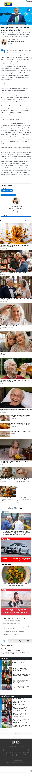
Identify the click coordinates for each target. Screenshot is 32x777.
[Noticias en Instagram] (10, 746)
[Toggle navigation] (2, 4)
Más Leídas (4, 658)
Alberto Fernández (7, 190)
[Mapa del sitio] (22, 746)
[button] (29, 58)
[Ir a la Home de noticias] (16, 742)
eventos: (3, 193)
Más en (10, 508)
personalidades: (6, 188)
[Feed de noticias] (18, 746)
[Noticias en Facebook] (12, 746)
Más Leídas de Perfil (7, 696)
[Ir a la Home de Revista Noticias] (8, 4)
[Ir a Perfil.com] (29, 1)
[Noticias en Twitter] (16, 746)
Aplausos (4, 195)
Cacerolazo (12, 195)
